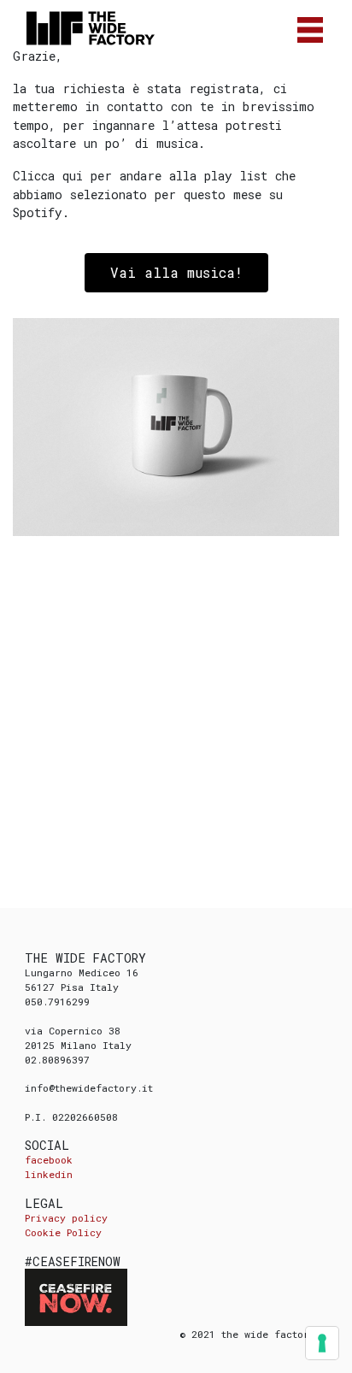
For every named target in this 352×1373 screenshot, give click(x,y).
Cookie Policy (63, 1232)
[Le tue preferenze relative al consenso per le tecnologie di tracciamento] (322, 1343)
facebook (49, 1159)
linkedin (49, 1174)
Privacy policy (66, 1217)
